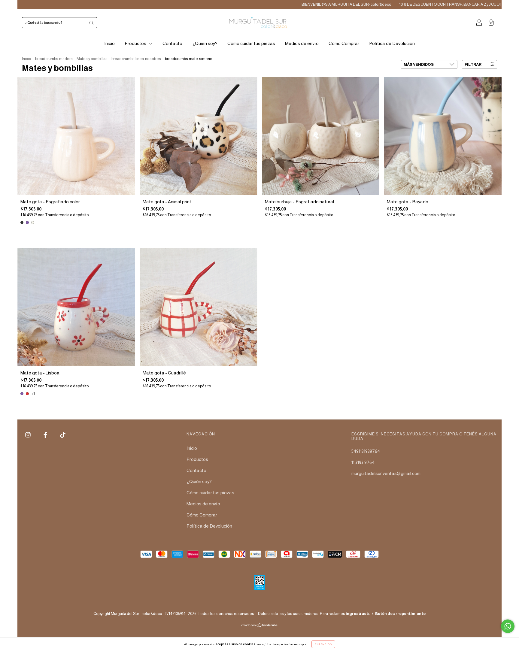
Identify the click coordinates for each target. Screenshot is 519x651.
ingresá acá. (358, 613)
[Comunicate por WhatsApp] (507, 626)
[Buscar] (91, 22)
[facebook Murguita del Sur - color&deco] (45, 434)
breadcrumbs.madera (54, 58)
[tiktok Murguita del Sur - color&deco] (63, 434)
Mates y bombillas (92, 58)
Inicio (109, 43)
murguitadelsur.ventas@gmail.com (385, 473)
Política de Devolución (392, 43)
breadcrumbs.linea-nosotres (136, 58)
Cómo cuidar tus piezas (251, 43)
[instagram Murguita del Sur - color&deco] (28, 434)
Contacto (172, 43)
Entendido (323, 644)
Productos (136, 43)
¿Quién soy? (204, 43)
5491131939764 (365, 451)
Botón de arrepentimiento (400, 613)
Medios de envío (302, 43)
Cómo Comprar (344, 43)
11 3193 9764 (363, 462)
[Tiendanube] (259, 625)
